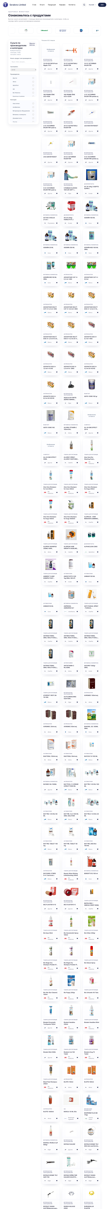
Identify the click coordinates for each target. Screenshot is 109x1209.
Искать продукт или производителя (20, 58)
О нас (34, 5)
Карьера (62, 5)
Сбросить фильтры (32, 44)
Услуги (42, 5)
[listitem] (20, 30)
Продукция (52, 5)
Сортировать (14, 66)
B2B (102, 5)
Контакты (72, 5)
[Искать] (84, 4)
